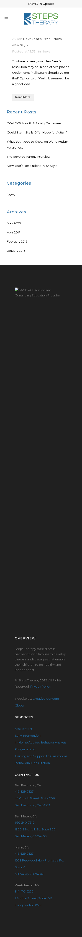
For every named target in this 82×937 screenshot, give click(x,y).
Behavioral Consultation (32, 763)
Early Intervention (28, 735)
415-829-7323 (24, 791)
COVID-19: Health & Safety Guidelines (34, 123)
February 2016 (17, 241)
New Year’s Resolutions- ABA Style (32, 166)
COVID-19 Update (41, 3)
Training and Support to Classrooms (41, 756)
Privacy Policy (40, 686)
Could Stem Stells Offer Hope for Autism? (37, 132)
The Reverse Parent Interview (28, 156)
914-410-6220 (24, 891)
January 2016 (16, 250)
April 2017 (13, 232)
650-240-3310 (25, 822)
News (46, 51)
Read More (23, 97)
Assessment (23, 728)
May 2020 (14, 223)
